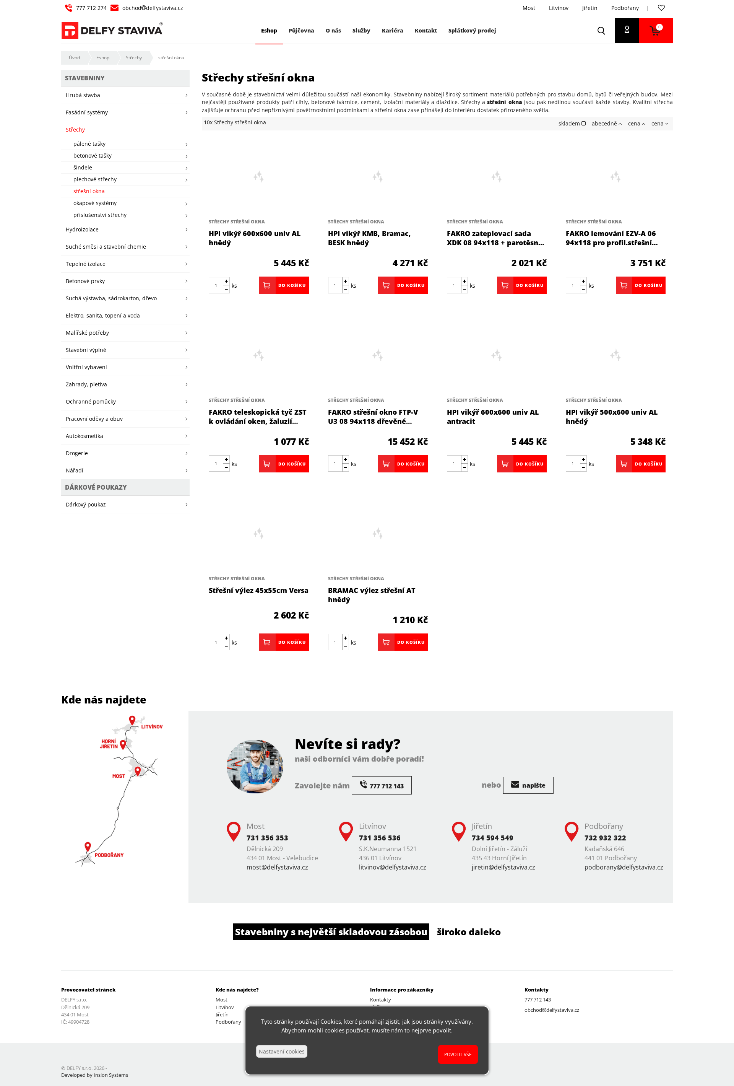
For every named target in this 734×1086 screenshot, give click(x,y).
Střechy (134, 57)
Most (529, 7)
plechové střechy (95, 179)
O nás (333, 30)
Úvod (74, 57)
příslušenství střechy (100, 214)
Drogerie (77, 453)
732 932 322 (605, 837)
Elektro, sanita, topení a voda (103, 315)
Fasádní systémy (87, 112)
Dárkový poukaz (86, 504)
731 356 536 (380, 837)
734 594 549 (492, 837)
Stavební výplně (86, 349)
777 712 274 (91, 7)
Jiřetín (590, 7)
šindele (82, 167)
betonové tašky (92, 155)
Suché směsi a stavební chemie (106, 246)
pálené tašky (89, 143)
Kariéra (392, 30)
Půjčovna (301, 30)
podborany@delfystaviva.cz (624, 867)
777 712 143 (538, 999)
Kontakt (426, 30)
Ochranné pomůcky (91, 401)
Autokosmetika (84, 436)
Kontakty (380, 999)
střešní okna (171, 57)
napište (533, 785)
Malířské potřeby (87, 332)
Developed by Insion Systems (94, 1074)
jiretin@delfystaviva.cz (503, 867)
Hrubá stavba (83, 95)
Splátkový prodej (472, 30)
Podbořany (625, 7)
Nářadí (74, 470)
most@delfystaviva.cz (277, 867)
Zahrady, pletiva (86, 384)
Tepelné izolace (86, 263)
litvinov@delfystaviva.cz (392, 867)
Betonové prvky (85, 281)
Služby (361, 30)
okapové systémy (95, 203)
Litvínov (558, 7)
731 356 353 (267, 837)
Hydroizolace (82, 229)
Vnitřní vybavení (86, 367)
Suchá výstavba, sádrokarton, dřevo (111, 298)
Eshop (102, 57)
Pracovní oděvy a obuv (94, 418)
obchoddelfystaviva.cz (152, 7)
